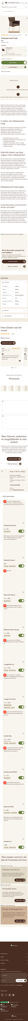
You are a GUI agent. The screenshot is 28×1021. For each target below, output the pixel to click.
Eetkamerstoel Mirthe (10, 772)
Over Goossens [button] (4, 953)
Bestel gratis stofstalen (5, 71)
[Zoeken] (25, 7)
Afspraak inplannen (13, 463)
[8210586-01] (14, 25)
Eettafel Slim (8, 736)
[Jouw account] (21, 3)
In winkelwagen (13, 67)
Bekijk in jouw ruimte (15, 32)
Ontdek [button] (2, 956)
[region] (14, 672)
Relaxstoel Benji (9, 806)
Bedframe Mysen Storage (11, 629)
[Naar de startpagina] (14, 2)
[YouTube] (13, 995)
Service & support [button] (5, 960)
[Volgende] (26, 24)
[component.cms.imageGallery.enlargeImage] (27, 18)
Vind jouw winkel (12, 261)
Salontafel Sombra (9, 560)
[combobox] (12, 7)
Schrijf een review (7, 343)
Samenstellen (12, 62)
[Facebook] (2, 995)
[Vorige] (1, 24)
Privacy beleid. (19, 985)
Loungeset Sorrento (10, 699)
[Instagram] (9, 995)
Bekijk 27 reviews (5, 338)
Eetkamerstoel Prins (10, 525)
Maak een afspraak (13, 266)
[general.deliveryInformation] (11, 58)
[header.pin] (18, 3)
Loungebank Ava (9, 664)
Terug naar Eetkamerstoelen (8, 11)
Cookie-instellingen (8, 1019)
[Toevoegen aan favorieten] (26, 35)
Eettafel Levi (8, 841)
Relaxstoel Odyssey (9, 595)
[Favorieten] (23, 3)
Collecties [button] (3, 963)
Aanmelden (20, 980)
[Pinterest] (5, 995)
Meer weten (19, 880)
